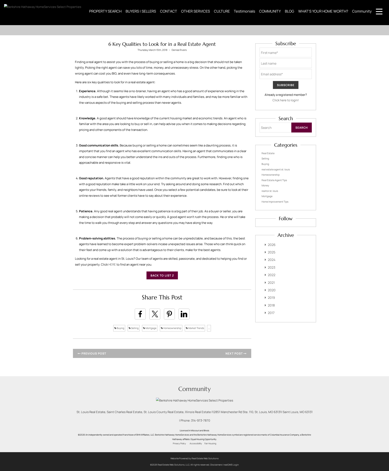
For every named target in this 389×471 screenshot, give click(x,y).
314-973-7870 (200, 420)
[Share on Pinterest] (169, 314)
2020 (272, 290)
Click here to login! (286, 100)
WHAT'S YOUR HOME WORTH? (323, 11)
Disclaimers (216, 464)
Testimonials (244, 11)
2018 (271, 305)
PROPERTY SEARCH (105, 11)
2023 (271, 267)
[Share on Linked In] (183, 314)
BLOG (289, 11)
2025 (271, 252)
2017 (271, 313)
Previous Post (93, 353)
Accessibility (196, 443)
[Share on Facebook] (140, 314)
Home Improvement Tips (275, 201)
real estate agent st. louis (276, 169)
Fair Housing (210, 443)
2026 (272, 244)
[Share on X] (154, 314)
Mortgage (150, 328)
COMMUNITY (270, 11)
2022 (271, 275)
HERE (112, 264)
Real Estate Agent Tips (274, 180)
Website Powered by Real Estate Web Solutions (194, 458)
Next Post (234, 353)
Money (265, 185)
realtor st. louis (270, 191)
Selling (135, 328)
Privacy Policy (179, 443)
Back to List (161, 275)
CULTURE (222, 11)
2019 (271, 297)
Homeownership (172, 328)
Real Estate (268, 153)
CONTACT (168, 11)
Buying (120, 328)
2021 (271, 282)
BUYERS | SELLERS (141, 11)
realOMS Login (231, 464)
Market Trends (196, 328)
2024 (271, 259)
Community (362, 11)
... (209, 328)
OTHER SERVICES (195, 11)
